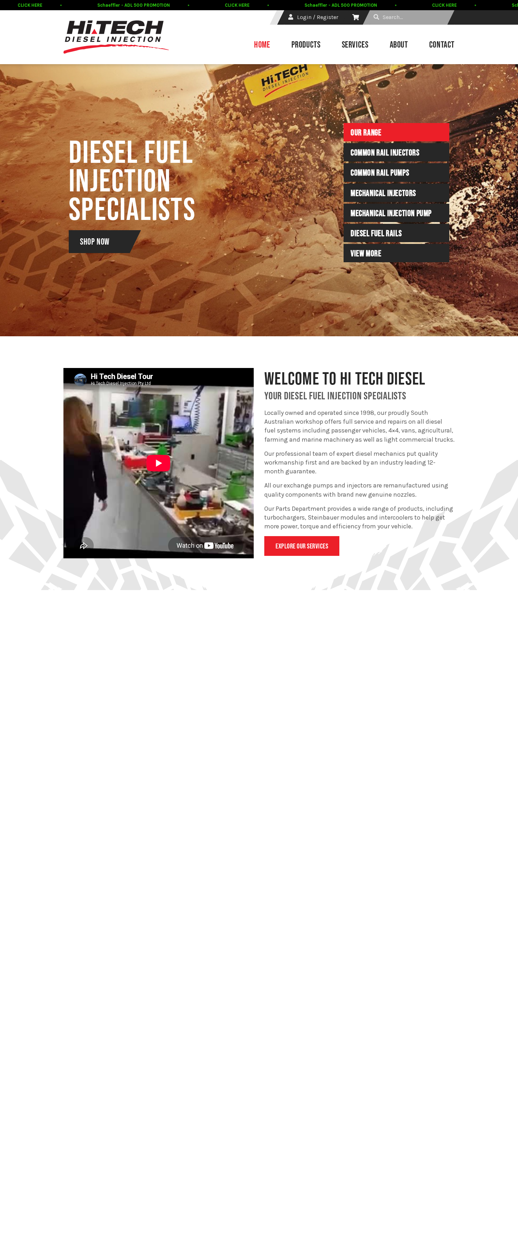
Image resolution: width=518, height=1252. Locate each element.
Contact (442, 44)
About (399, 44)
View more (366, 253)
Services (355, 44)
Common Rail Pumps (380, 172)
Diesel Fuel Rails (376, 233)
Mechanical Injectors (383, 193)
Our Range (366, 132)
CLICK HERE (30, 5)
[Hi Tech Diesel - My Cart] (356, 17)
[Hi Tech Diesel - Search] (376, 17)
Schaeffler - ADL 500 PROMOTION (133, 5)
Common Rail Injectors (385, 152)
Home (262, 44)
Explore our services (302, 546)
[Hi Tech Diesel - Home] (116, 37)
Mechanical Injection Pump (391, 213)
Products (306, 44)
